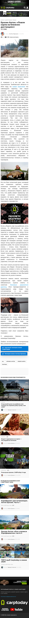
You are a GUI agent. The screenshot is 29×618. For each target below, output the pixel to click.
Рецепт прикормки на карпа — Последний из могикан (11, 439)
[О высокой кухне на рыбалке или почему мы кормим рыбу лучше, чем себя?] (14, 390)
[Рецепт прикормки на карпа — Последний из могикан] (14, 424)
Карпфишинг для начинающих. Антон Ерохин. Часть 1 (14, 501)
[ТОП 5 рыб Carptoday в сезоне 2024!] (14, 551)
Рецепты (3, 436)
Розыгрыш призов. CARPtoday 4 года (13, 472)
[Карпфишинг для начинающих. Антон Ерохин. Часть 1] (14, 491)
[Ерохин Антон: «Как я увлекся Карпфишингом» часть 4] (14, 522)
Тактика (4, 364)
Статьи (3, 402)
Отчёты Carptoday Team (7, 564)
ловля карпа (21, 361)
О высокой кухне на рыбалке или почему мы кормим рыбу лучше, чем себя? (13, 405)
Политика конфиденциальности (8, 596)
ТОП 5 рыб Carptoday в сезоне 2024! (14, 561)
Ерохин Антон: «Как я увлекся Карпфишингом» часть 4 (14, 532)
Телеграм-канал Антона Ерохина (15, 353)
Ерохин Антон (10, 361)
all (3, 361)
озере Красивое (18, 86)
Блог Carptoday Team (8, 20)
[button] (2, 7)
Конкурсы (3, 470)
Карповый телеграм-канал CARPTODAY (12, 348)
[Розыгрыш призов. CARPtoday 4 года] (14, 458)
